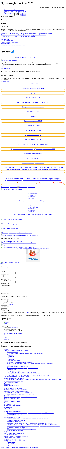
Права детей (4, 37)
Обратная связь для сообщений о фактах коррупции (21, 429)
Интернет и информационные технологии (15, 389)
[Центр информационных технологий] (11, 241)
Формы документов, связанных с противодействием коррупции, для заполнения (29, 423)
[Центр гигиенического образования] (33, 189)
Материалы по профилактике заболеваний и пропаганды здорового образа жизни (23, 35)
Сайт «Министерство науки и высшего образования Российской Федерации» (28, 375)
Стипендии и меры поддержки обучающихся (19, 362)
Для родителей (11, 443)
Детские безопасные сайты (14, 416)
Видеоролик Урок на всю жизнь (12, 405)
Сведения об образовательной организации (16, 350)
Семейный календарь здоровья (12, 437)
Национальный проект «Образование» (14, 433)
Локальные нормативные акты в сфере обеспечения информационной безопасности (30, 413)
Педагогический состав (13, 360)
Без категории (14, 327)
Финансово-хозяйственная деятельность (18, 366)
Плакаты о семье (8, 407)
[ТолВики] (4, 245)
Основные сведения (12, 352)
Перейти (3, 66)
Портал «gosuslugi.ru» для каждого (13, 381)
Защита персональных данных (12, 401)
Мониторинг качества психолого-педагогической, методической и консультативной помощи (26, 33)
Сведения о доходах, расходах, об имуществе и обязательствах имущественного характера (32, 424)
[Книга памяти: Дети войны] (9, 60)
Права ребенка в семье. (10, 334)
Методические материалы (14, 421)
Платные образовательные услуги (16, 365)
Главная (6, 349)
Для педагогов (11, 442)
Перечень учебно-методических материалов (16, 436)
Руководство (10, 359)
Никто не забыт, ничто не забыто (13, 388)
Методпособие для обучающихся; (13, 333)
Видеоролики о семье (10, 404)
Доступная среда (11, 369)
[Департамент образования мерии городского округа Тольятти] (18, 243)
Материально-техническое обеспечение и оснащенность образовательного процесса (30, 363)
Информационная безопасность (12, 411)
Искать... (3, 26)
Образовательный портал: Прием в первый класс (20, 394)
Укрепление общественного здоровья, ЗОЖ (13, 45)
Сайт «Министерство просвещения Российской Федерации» (23, 373)
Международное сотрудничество (16, 371)
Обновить (10, 304)
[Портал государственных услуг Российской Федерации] (33, 233)
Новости (6, 395)
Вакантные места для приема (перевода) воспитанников (22, 368)
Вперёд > (6, 339)
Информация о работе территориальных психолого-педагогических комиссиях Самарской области (34, 379)
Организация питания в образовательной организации (22, 372)
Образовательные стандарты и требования (18, 357)
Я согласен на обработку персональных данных (15, 296)
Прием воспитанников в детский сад (14, 378)
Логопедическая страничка (11, 385)
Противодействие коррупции (12, 417)
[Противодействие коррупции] (33, 224)
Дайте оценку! (5, 81)
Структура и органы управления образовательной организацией (25, 353)
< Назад (6, 337)
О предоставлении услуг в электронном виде (16, 376)
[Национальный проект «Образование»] (33, 219)
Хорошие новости (12, 434)
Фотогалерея (7, 400)
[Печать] (6, 322)
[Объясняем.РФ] (8, 57)
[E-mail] (6, 323)
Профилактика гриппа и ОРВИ (12, 439)
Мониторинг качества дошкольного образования (17, 445)
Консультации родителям (11, 382)
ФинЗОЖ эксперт (5, 43)
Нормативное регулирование (15, 414)
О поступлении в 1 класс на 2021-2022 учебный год (18, 392)
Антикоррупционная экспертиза (16, 420)
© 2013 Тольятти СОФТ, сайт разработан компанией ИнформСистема (20, 447)
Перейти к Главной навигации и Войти (15, 11)
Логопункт (7, 384)
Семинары (7, 408)
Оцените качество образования (9, 42)
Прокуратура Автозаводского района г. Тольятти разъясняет (20, 397)
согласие (27, 312)
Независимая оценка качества (9, 187)
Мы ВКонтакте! (5, 39)
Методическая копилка (10, 386)
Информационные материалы (15, 430)
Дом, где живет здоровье (7, 40)
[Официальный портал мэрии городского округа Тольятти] (17, 247)
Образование (10, 356)
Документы (10, 355)
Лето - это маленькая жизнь (11, 398)
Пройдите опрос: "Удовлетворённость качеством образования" (18, 36)
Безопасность (7, 410)
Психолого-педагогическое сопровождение (16, 391)
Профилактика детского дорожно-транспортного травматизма (21, 431)
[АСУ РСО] (4, 244)
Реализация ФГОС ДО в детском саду (14, 440)
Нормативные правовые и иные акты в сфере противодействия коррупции (27, 418)
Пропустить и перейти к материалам (14, 10)
